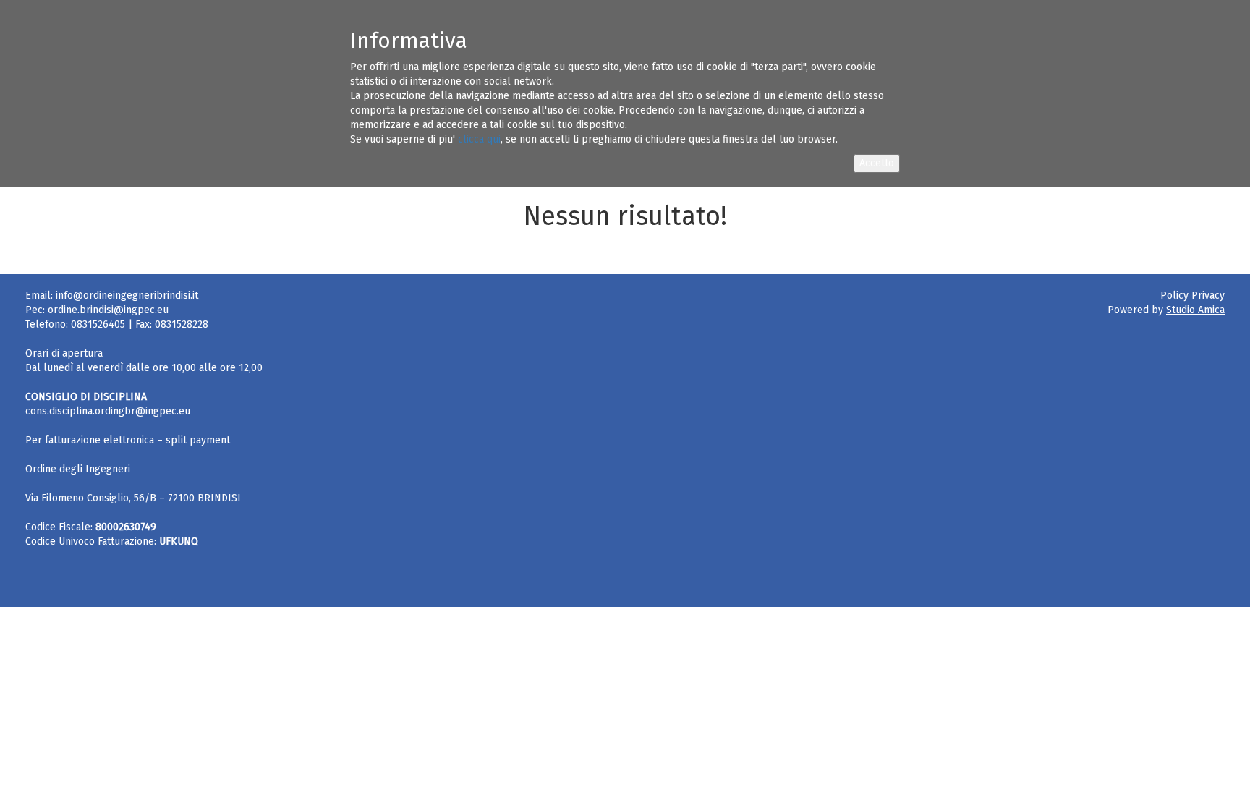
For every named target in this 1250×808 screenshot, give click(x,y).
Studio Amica (1195, 310)
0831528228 (181, 324)
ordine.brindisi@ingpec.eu (108, 310)
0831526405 (98, 324)
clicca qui (479, 139)
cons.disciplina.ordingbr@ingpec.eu (107, 411)
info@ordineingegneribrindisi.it (127, 295)
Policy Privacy (1192, 295)
